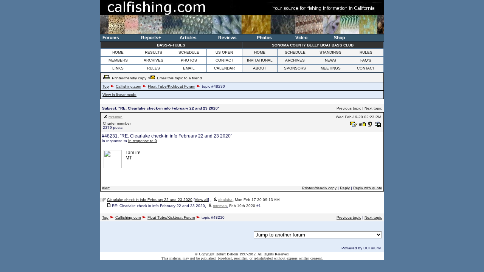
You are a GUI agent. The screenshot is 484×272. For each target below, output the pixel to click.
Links (118, 68)
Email (189, 68)
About (259, 68)
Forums (110, 37)
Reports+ (151, 37)
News (330, 60)
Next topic (373, 108)
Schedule (188, 52)
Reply (345, 188)
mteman (116, 117)
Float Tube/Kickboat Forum (171, 86)
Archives (153, 60)
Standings (330, 52)
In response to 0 (142, 141)
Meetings (331, 68)
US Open (224, 52)
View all (201, 200)
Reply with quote (367, 188)
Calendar (224, 68)
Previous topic (349, 108)
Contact (224, 60)
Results (153, 52)
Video (301, 37)
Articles (188, 37)
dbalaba (225, 200)
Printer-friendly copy (129, 78)
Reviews (227, 37)
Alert (106, 188)
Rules (366, 52)
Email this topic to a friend (179, 78)
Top (105, 86)
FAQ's (365, 60)
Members (118, 60)
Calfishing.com (128, 86)
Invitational (260, 60)
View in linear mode (119, 95)
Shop (339, 37)
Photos (264, 37)
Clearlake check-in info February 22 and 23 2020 (149, 200)
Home (118, 52)
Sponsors (295, 68)
